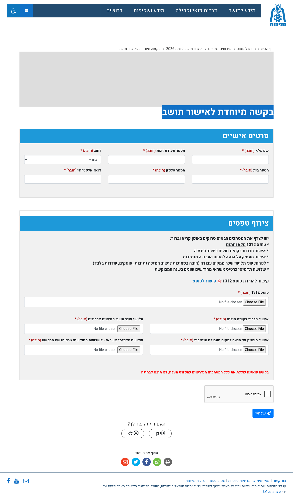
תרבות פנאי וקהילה (196, 10)
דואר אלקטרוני (82, 170)
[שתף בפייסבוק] (147, 462)
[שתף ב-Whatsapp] (157, 462)
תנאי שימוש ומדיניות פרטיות (248, 480)
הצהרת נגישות (196, 480)
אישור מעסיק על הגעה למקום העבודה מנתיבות (225, 340)
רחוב (91, 150)
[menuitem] (242, 10)
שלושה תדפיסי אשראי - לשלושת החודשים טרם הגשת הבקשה (86, 340)
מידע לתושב (242, 10)
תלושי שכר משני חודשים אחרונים (109, 319)
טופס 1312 (253, 292)
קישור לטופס (205, 281)
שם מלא (255, 150)
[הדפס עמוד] (168, 462)
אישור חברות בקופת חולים (241, 319)
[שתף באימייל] (125, 462)
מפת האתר (217, 480)
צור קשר (279, 480)
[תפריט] (26, 10)
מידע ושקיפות (148, 10)
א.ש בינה (272, 491)
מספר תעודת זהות (164, 150)
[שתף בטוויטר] (136, 462)
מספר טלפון (169, 170)
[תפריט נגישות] (13, 10)
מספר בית (254, 170)
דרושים (114, 10)
